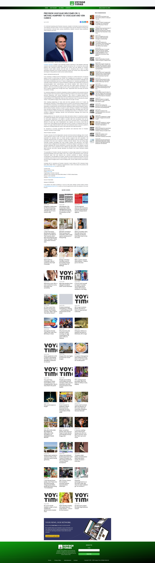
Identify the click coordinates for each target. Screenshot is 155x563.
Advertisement (67, 560)
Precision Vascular (48, 64)
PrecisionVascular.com (49, 166)
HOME (46, 8)
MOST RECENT (53, 8)
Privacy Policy (57, 560)
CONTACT (68, 8)
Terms (49, 560)
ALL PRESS (61, 8)
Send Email (49, 171)
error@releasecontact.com (50, 186)
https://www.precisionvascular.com (56, 177)
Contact (76, 560)
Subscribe (89, 554)
